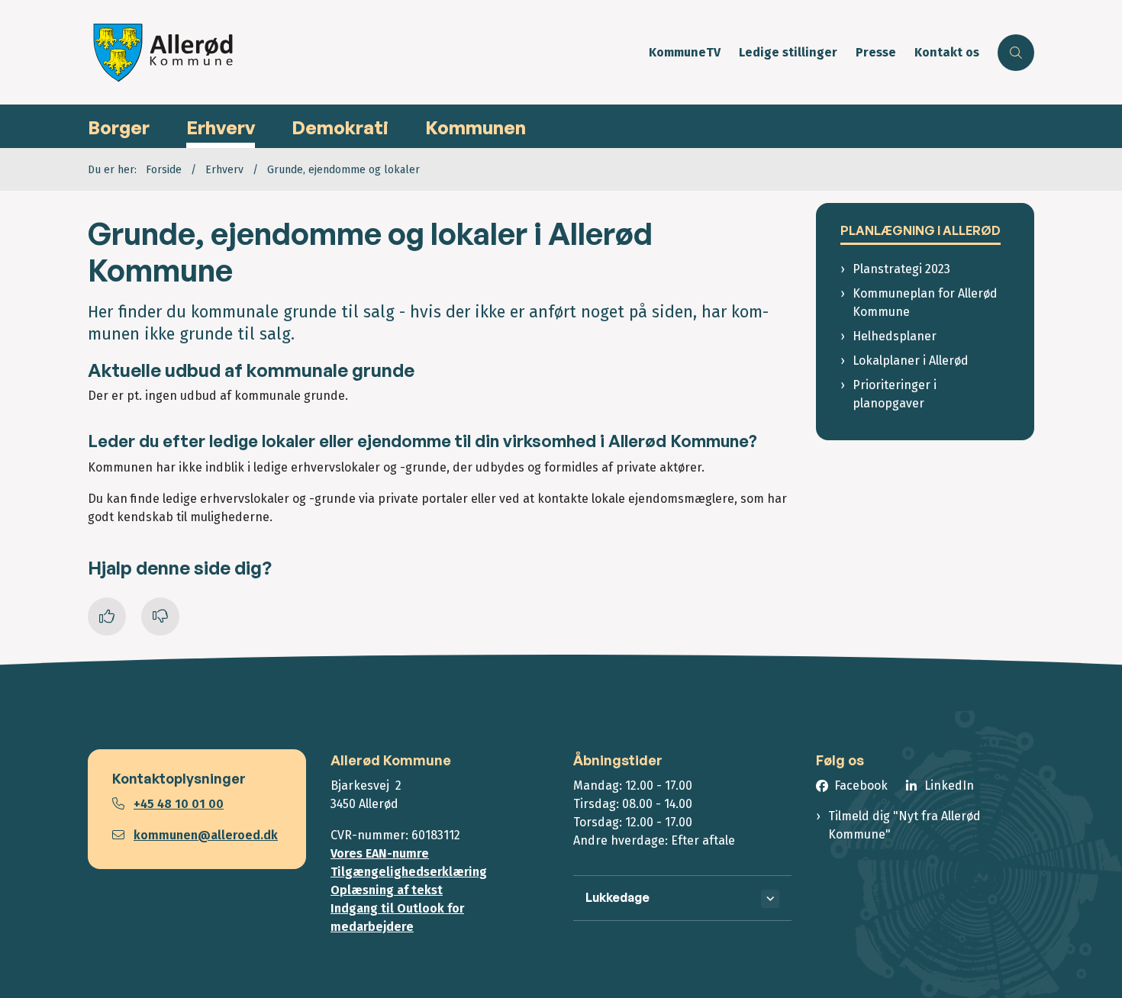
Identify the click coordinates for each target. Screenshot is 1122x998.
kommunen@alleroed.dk (206, 835)
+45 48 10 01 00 (179, 804)
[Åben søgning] (1016, 52)
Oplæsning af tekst (386, 890)
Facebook (861, 785)
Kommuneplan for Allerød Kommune (925, 302)
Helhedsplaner (895, 336)
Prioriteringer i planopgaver (895, 394)
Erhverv (220, 127)
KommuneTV (685, 53)
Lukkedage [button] (617, 897)
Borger (119, 127)
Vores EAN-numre (379, 853)
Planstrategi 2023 (901, 269)
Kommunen (475, 127)
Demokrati (340, 127)
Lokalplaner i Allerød (911, 360)
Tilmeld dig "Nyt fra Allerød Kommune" (904, 825)
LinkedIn (949, 785)
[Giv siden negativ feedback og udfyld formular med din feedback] (160, 616)
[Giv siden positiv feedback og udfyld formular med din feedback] (107, 616)
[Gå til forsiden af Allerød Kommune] (364, 52)
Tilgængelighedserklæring (408, 871)
